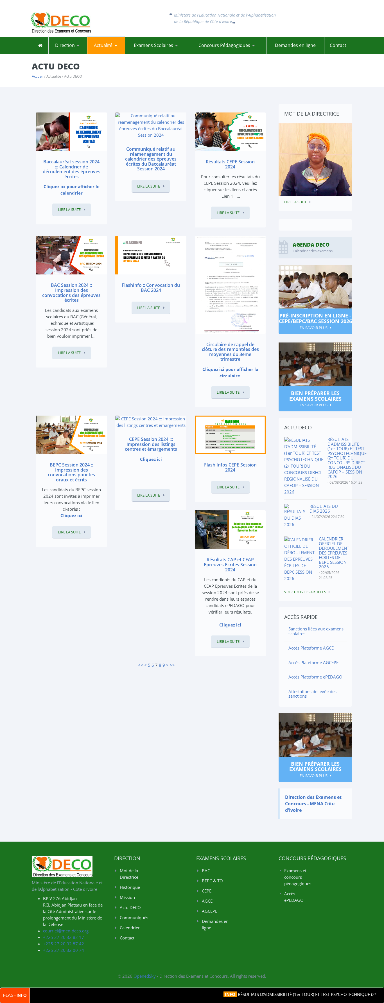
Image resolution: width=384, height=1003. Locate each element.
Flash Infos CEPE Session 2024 (230, 467)
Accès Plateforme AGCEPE (313, 662)
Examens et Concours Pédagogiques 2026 (215, 53)
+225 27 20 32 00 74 (63, 950)
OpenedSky (145, 976)
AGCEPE (209, 911)
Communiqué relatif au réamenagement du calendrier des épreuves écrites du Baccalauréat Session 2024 (151, 159)
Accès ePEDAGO (294, 897)
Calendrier (130, 927)
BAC (206, 870)
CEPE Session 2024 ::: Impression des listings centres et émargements (151, 444)
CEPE (206, 891)
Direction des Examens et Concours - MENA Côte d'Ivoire (313, 803)
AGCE (207, 901)
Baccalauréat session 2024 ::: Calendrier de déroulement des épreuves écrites (71, 169)
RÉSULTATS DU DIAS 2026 (324, 508)
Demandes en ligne (295, 45)
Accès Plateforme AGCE (311, 648)
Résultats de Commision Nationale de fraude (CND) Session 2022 (172, 51)
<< (140, 665)
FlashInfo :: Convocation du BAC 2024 (151, 287)
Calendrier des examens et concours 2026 (114, 52)
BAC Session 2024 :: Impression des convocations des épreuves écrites (71, 292)
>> (172, 665)
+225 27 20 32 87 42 (63, 943)
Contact (338, 45)
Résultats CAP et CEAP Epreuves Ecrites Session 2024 (230, 564)
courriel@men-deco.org (66, 931)
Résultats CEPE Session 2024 (230, 164)
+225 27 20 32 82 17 (63, 937)
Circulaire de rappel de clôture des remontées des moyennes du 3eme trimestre (230, 351)
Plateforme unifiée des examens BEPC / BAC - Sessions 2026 (152, 53)
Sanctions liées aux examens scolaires (316, 631)
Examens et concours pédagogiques (297, 877)
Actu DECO (103, 53)
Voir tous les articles (305, 591)
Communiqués (134, 917)
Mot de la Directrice (73, 53)
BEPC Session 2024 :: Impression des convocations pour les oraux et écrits (71, 472)
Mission (127, 897)
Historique (130, 887)
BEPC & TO (212, 880)
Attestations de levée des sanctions (312, 694)
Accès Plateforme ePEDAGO (315, 677)
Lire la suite (70, 209)
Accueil (37, 76)
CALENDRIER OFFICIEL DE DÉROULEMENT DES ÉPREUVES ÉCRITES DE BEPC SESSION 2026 (334, 552)
